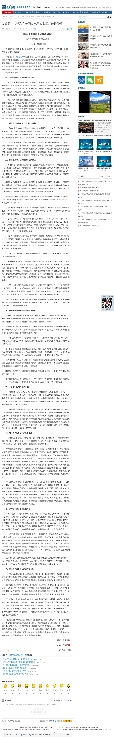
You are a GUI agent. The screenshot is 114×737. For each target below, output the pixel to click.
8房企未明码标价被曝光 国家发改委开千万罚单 (18, 662)
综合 (23, 16)
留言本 (41, 727)
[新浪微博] (99, 83)
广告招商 (60, 727)
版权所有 (15, 729)
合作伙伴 (47, 727)
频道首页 (8, 12)
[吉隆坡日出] (95, 112)
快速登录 (17, 721)
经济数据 (56, 12)
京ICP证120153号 (24, 729)
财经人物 (76, 12)
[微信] (91, 83)
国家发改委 (13, 655)
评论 (70, 29)
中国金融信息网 (8, 729)
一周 (102, 176)
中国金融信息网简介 (25, 727)
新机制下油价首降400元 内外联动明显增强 (17, 659)
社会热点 (85, 12)
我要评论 (34, 735)
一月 (108, 176)
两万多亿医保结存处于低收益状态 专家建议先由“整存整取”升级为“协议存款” (100, 65)
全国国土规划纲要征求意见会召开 (14, 671)
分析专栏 (104, 12)
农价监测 (66, 12)
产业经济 (37, 12)
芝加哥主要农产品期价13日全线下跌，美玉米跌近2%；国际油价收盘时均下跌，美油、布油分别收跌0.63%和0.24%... (103, 127)
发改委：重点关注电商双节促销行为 (14, 668)
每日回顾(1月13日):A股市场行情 (89, 226)
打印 (17, 735)
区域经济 (28, 12)
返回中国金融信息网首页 (104, 7)
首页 (5, 16)
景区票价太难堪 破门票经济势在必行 (15, 674)
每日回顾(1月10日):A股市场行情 (89, 187)
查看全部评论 (68, 700)
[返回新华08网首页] (69, 645)
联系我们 (35, 727)
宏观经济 (18, 12)
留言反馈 (8, 735)
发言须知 (42, 721)
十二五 (19, 57)
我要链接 (53, 727)
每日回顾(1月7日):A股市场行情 (89, 191)
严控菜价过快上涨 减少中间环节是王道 (15, 665)
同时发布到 (54, 721)
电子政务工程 (22, 655)
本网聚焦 (47, 12)
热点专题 (95, 12)
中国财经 (37, 7)
